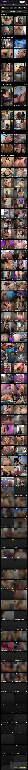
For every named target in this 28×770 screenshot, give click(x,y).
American (5, 14)
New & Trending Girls (6, 109)
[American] (11, 8)
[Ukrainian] (15, 8)
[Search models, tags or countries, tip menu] (26, 5)
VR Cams (3, 132)
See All (25, 14)
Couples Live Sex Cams (7, 61)
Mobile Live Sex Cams (6, 84)
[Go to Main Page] (8, 1)
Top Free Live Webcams (7, 37)
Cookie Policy (18, 765)
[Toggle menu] (1, 2)
